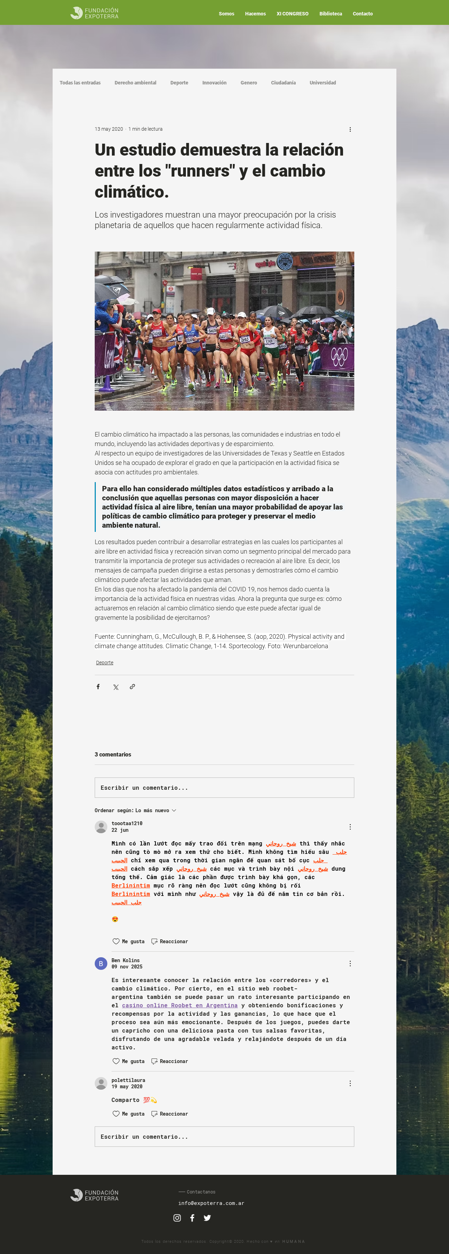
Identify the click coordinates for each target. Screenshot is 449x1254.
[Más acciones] (350, 129)
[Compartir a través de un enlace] (132, 686)
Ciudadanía (283, 82)
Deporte (179, 82)
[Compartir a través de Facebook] (98, 686)
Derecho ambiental (135, 82)
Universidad (323, 82)
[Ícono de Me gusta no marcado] (116, 941)
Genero (249, 82)
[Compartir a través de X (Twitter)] (115, 686)
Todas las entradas (80, 82)
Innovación (214, 82)
